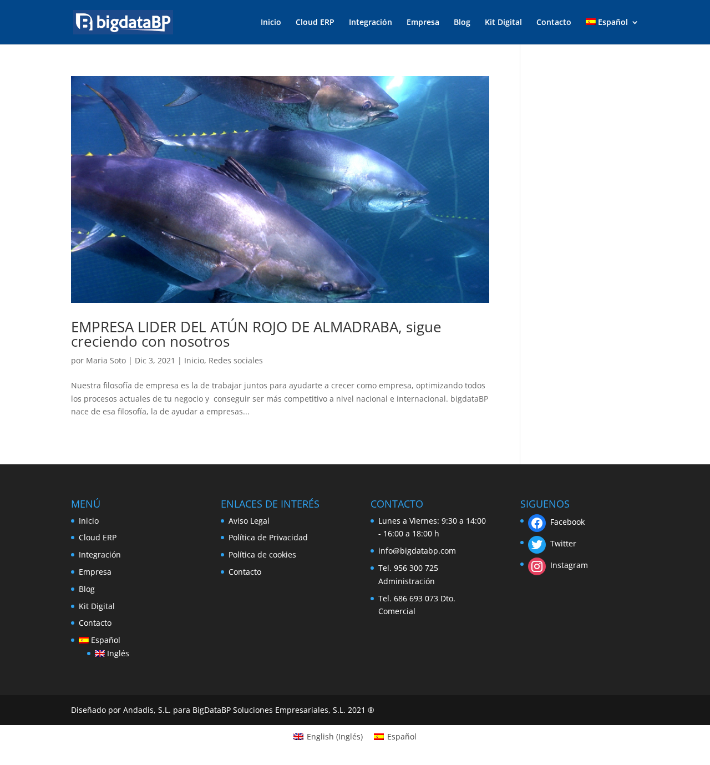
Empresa (423, 22)
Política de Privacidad (268, 537)
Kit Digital (503, 22)
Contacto (553, 22)
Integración (370, 22)
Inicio (271, 22)
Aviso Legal (249, 520)
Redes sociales (236, 360)
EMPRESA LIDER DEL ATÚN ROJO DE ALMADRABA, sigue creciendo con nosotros (256, 334)
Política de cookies (262, 554)
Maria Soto (106, 360)
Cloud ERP (315, 22)
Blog (462, 22)
